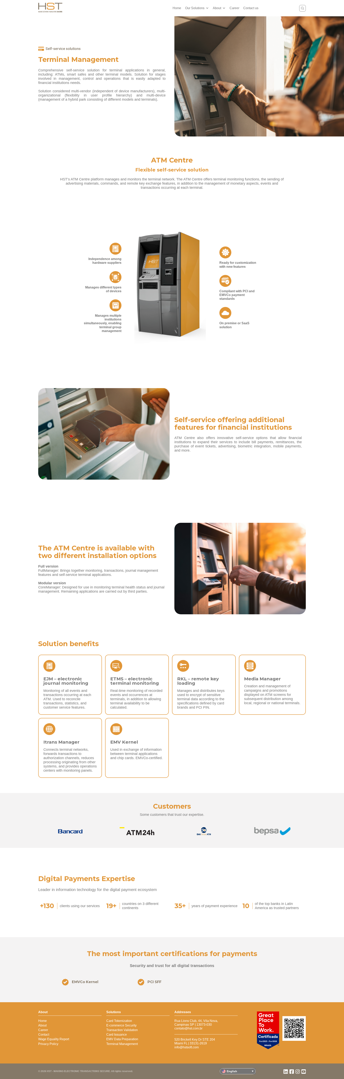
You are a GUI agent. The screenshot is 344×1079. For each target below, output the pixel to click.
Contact (43, 1034)
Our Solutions (194, 8)
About (217, 8)
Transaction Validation (122, 1030)
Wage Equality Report (53, 1039)
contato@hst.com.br (188, 1028)
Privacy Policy (48, 1044)
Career (234, 8)
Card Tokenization (119, 1021)
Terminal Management (122, 1044)
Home (177, 8)
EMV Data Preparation (122, 1039)
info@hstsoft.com (186, 1047)
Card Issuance (116, 1034)
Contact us (250, 8)
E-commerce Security (121, 1025)
